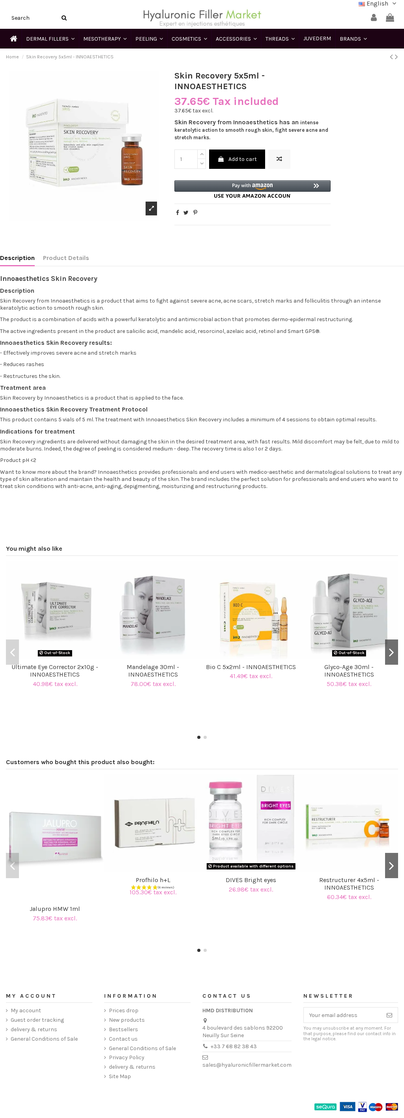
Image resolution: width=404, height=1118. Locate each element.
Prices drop (123, 1010)
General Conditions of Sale (44, 1039)
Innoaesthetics (24, 278)
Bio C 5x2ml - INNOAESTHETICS (251, 667)
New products (127, 1020)
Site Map (120, 1076)
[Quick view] (60, 656)
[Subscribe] (389, 1015)
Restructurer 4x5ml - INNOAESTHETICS (349, 883)
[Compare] (49, 656)
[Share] (177, 212)
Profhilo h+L (153, 880)
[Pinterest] (195, 212)
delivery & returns (34, 1029)
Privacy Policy (126, 1057)
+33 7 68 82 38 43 (234, 1046)
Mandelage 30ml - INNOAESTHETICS (153, 670)
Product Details (66, 258)
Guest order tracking (37, 1020)
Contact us (123, 1039)
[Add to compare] (279, 159)
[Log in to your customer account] (373, 17)
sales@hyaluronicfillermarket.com (247, 1065)
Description (17, 258)
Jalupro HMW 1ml (55, 908)
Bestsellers (123, 1029)
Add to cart (242, 159)
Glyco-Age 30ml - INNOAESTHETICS (349, 670)
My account (26, 1010)
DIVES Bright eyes (251, 880)
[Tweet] (186, 212)
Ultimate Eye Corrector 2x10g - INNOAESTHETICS (54, 670)
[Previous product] (392, 57)
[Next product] (396, 57)
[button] (252, 189)
